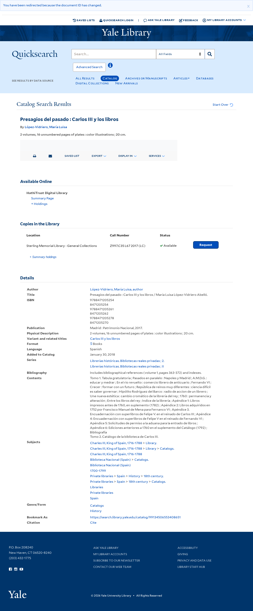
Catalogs (97, 505)
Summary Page (42, 198)
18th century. (154, 476)
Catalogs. (167, 448)
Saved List (72, 155)
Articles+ (181, 78)
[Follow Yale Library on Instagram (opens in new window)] (15, 569)
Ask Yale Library (161, 20)
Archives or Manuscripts (146, 78)
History (134, 476)
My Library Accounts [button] (224, 20)
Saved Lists (85, 20)
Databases (205, 78)
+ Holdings (39, 204)
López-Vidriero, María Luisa (46, 127)
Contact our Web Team (112, 566)
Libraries (96, 487)
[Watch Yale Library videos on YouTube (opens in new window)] (21, 569)
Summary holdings (43, 257)
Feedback (190, 20)
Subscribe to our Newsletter (116, 560)
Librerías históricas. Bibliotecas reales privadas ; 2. (127, 361)
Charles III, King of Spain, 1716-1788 (116, 443)
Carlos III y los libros (105, 339)
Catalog (110, 78)
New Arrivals (126, 83)
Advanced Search (89, 67)
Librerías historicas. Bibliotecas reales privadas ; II (127, 366)
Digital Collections (92, 83)
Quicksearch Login (118, 20)
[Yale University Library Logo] (126, 33)
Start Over (221, 105)
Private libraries (101, 476)
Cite (93, 522)
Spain (121, 476)
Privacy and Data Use (194, 560)
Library (151, 448)
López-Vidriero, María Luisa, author (116, 289)
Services (155, 155)
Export (97, 155)
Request (205, 245)
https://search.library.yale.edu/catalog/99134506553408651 (135, 517)
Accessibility (187, 547)
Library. (151, 443)
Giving (182, 554)
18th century (138, 481)
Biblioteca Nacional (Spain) (110, 460)
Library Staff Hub (191, 566)
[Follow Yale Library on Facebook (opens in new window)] (10, 569)
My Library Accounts (110, 554)
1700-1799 (98, 471)
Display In (125, 155)
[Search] (210, 54)
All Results (85, 78)
